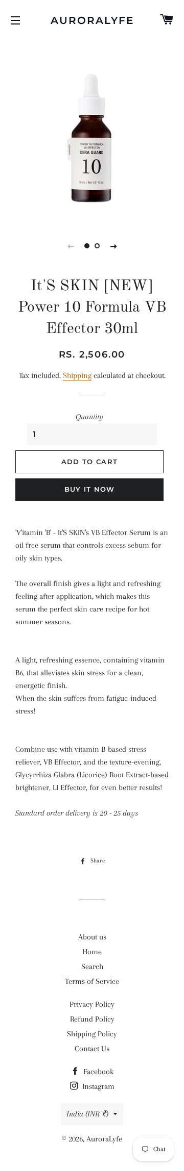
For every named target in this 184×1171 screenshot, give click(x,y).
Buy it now (89, 489)
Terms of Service (92, 981)
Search (92, 966)
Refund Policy (92, 1019)
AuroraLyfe (92, 20)
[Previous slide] (70, 246)
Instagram (97, 1086)
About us (92, 936)
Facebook (97, 1071)
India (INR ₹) (87, 1113)
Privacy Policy (92, 1004)
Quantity (89, 416)
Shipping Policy (92, 1033)
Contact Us (92, 1048)
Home (92, 951)
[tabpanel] (92, 130)
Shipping (77, 375)
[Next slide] (113, 246)
